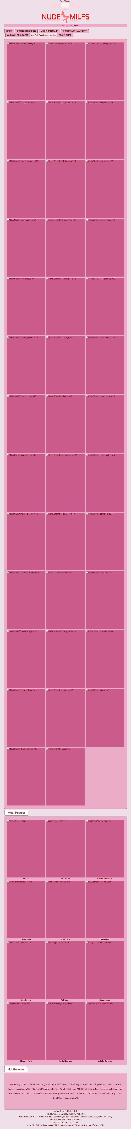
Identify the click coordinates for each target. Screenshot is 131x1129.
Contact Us (58, 1122)
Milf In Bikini (56, 1084)
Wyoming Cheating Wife (53, 1089)
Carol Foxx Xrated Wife (68, 1098)
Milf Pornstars (49, 31)
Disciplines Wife (23, 1089)
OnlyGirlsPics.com (17, 35)
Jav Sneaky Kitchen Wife (99, 1093)
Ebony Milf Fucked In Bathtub (72, 1093)
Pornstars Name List (75, 31)
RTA (46, 1117)
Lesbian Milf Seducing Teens (45, 1093)
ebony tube (65, 35)
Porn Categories (26, 31)
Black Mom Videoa (90, 1089)
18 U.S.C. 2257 (71, 1122)
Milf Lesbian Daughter (39, 1084)
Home (9, 31)
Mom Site (36, 1089)
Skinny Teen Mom (22, 1093)
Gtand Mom (88, 1084)
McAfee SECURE (57, 1119)
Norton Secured (74, 1119)
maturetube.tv (60, 1111)
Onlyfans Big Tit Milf (18, 1084)
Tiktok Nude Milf (73, 1089)
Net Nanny (107, 1117)
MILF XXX (72, 1111)
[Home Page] (65, 23)
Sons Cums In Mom (109, 1089)
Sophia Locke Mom (103, 1084)
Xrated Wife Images (72, 1084)
